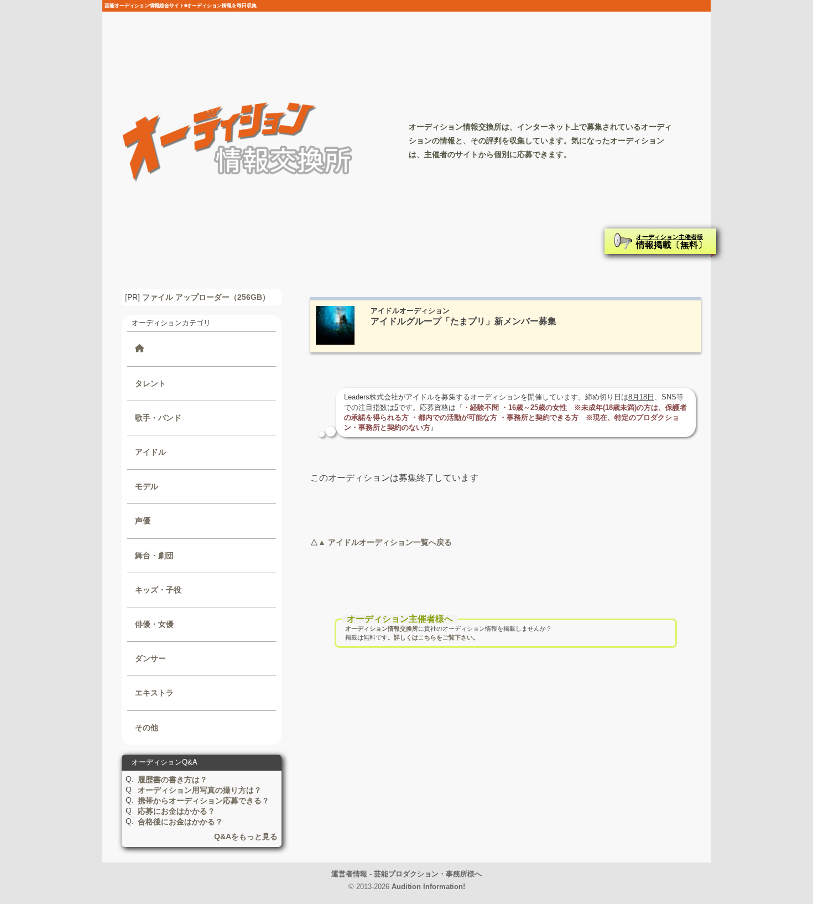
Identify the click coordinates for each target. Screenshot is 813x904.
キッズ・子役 (158, 589)
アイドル (150, 452)
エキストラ (154, 692)
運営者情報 (349, 874)
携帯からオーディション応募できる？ (203, 800)
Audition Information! (428, 886)
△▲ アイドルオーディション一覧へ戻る (381, 542)
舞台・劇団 (154, 555)
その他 (146, 727)
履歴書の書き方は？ (172, 779)
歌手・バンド (158, 417)
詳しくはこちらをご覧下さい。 (436, 637)
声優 (142, 520)
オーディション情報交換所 (381, 628)
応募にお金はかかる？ (176, 811)
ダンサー (150, 658)
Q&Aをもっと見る (246, 836)
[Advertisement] (505, 760)
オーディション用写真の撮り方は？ (200, 790)
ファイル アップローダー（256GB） (206, 297)
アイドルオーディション (410, 310)
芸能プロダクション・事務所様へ (428, 874)
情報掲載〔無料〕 (671, 241)
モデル (146, 486)
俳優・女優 (154, 624)
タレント (150, 383)
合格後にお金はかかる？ (180, 821)
